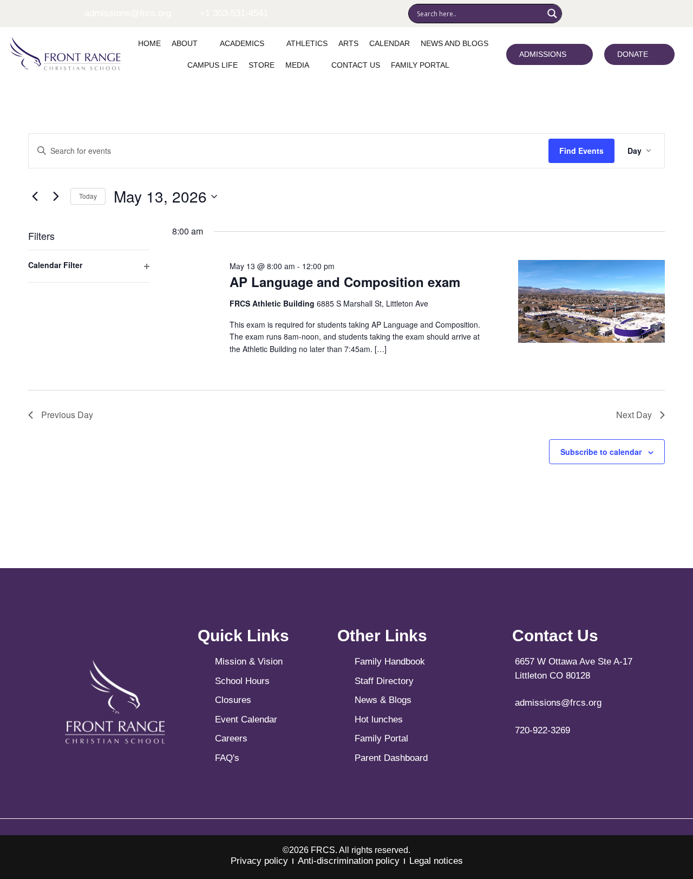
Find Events (581, 150)
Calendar (389, 43)
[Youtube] (607, 13)
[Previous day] (34, 196)
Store (261, 65)
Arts (348, 43)
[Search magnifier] (552, 13)
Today (88, 195)
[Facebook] (574, 13)
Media (297, 65)
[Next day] (55, 196)
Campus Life (212, 65)
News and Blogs (454, 43)
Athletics (307, 43)
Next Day (634, 414)
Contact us (355, 65)
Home (149, 43)
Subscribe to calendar (601, 451)
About (185, 43)
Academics (242, 43)
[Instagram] (591, 13)
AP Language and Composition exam (345, 281)
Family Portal (420, 65)
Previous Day (67, 414)
